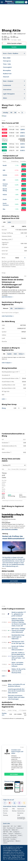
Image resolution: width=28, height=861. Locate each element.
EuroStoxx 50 (11, 828)
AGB (18, 815)
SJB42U (23, 147)
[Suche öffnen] (26, 2)
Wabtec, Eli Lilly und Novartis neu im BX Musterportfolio (19, 670)
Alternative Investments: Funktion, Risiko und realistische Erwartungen (16, 697)
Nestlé (5, 165)
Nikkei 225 (15, 830)
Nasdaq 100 (6, 830)
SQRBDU (22, 136)
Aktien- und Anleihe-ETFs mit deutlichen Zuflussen (18, 664)
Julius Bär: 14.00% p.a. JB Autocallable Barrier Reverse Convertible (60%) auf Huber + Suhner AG (18, 656)
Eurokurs (5, 835)
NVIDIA (5, 175)
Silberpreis (13, 835)
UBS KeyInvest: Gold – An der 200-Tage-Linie (18, 642)
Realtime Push (7, 73)
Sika (4, 209)
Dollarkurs (18, 833)
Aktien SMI (6, 826)
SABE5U (22, 144)
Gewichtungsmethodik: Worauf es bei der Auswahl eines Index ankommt (16, 691)
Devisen (10, 833)
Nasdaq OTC (4, 714)
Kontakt (5, 809)
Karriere (5, 811)
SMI (11, 832)
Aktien (5, 833)
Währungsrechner (8, 841)
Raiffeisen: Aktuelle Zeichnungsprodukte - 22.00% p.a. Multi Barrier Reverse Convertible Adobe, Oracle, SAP (19, 622)
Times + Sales (7, 64)
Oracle (5, 199)
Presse (5, 813)
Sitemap (5, 815)
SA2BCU (22, 150)
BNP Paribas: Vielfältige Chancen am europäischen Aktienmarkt (18, 630)
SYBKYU (22, 133)
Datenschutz (21, 811)
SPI (12, 826)
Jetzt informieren (7, 297)
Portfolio (13, 839)
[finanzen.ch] (10, 1)
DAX (4, 828)
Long (23, 164)
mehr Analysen (6, 363)
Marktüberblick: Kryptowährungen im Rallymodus (18, 636)
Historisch (6, 77)
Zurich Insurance (6, 204)
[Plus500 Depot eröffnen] (9, 3)
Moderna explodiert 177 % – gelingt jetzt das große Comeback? (19, 614)
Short (23, 166)
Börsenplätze (7, 70)
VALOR (4, 33)
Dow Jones (19, 828)
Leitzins (5, 843)
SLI (15, 826)
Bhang (4, 408)
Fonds (20, 835)
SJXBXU (22, 129)
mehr (9, 222)
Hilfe (13, 809)
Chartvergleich (7, 67)
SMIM (19, 826)
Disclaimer (20, 813)
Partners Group (5, 185)
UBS (4, 170)
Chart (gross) (7, 61)
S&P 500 (5, 832)
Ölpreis (17, 841)
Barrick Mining (5, 189)
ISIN (15, 33)
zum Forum (5, 521)
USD (4, 222)
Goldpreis (16, 832)
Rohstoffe (6, 839)
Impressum (20, 809)
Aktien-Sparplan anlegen (14, 43)
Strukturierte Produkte (9, 837)
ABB (4, 180)
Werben (14, 811)
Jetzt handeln (14, 581)
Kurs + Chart (6, 58)
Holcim (5, 194)
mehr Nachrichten (7, 316)
